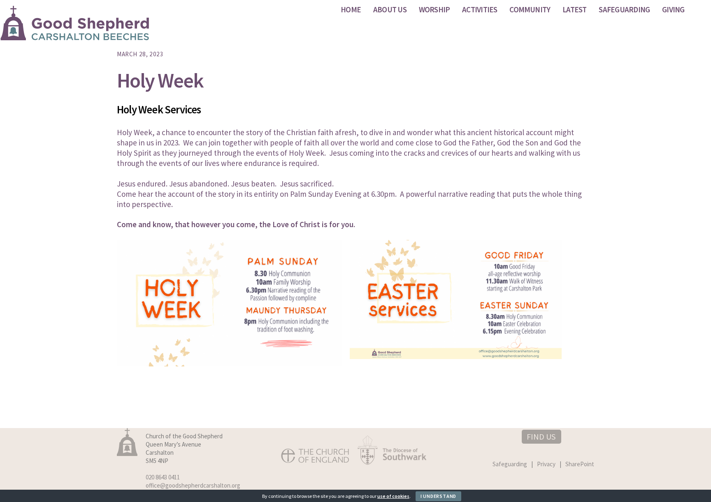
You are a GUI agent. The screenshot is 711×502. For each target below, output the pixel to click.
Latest (574, 9)
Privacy (546, 464)
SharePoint (579, 464)
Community (529, 9)
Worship (434, 9)
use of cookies (393, 496)
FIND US (541, 436)
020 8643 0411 (163, 477)
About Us (390, 9)
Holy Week (160, 80)
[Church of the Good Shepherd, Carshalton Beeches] (75, 36)
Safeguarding (624, 9)
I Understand (438, 496)
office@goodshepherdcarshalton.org (193, 485)
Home (351, 9)
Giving (673, 9)
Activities (479, 9)
